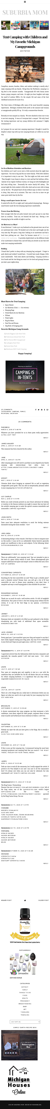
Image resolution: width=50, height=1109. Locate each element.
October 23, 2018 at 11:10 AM (21, 554)
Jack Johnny (7, 632)
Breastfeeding (25, 1004)
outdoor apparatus (23, 488)
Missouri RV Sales (21, 679)
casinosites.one (30, 789)
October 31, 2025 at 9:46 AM (21, 851)
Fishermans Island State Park (15, 337)
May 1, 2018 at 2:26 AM (10, 480)
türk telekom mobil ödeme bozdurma (17, 815)
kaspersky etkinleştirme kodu (14, 819)
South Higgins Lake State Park (15, 334)
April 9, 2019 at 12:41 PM (20, 651)
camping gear (35, 642)
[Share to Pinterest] (42, 410)
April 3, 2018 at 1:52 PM (10, 460)
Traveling (25, 1015)
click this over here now (12, 734)
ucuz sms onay (7, 812)
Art (25, 1009)
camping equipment (17, 508)
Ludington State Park (13, 343)
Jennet (4, 614)
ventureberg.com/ (36, 787)
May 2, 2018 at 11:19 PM (10, 499)
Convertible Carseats (11, 572)
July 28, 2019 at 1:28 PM (11, 690)
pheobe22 (5, 427)
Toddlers (25, 1012)
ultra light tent (8, 435)
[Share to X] (39, 410)
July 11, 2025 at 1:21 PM (19, 805)
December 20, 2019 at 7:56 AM (13, 745)
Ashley (4, 478)
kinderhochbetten (9, 623)
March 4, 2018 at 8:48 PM (11, 429)
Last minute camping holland (22, 773)
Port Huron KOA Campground (15, 340)
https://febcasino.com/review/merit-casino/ (21, 794)
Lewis (3, 667)
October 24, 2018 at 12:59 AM (13, 575)
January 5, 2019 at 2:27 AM (12, 616)
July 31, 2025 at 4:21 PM (19, 828)
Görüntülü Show (8, 856)
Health (25, 998)
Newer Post (6, 900)
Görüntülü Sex (7, 858)
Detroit (25, 987)
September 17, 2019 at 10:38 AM (13, 708)
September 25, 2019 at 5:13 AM (13, 726)
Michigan (5, 413)
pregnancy (25, 1001)
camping (15, 411)
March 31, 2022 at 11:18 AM (20, 782)
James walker (7, 443)
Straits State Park (11, 346)
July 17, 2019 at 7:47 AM (10, 669)
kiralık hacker (7, 833)
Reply (46, 438)
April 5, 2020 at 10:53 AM (11, 763)
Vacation (14, 413)
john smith (6, 517)
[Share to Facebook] (35, 410)
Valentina (5, 724)
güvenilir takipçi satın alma (13, 817)
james (4, 761)
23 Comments (6, 409)
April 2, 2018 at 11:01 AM (11, 446)
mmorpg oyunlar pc (9, 810)
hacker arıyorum (8, 835)
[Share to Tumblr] (44, 410)
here (19, 308)
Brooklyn (5, 706)
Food (25, 995)
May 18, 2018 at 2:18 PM (10, 535)
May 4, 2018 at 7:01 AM (10, 519)
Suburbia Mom (25, 12)
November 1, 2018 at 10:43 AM (13, 595)
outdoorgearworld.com (12, 545)
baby (25, 1006)
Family (22, 411)
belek (3, 842)
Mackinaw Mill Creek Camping (16, 349)
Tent (28, 525)
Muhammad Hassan (9, 593)
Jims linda (5, 533)
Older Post (43, 900)
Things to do (25, 992)
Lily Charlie (6, 496)
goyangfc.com (18, 787)
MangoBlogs (36, 1104)
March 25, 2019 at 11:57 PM (12, 634)
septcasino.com (8, 792)
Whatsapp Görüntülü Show (13, 861)
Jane (3, 457)
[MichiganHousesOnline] (19, 1096)
